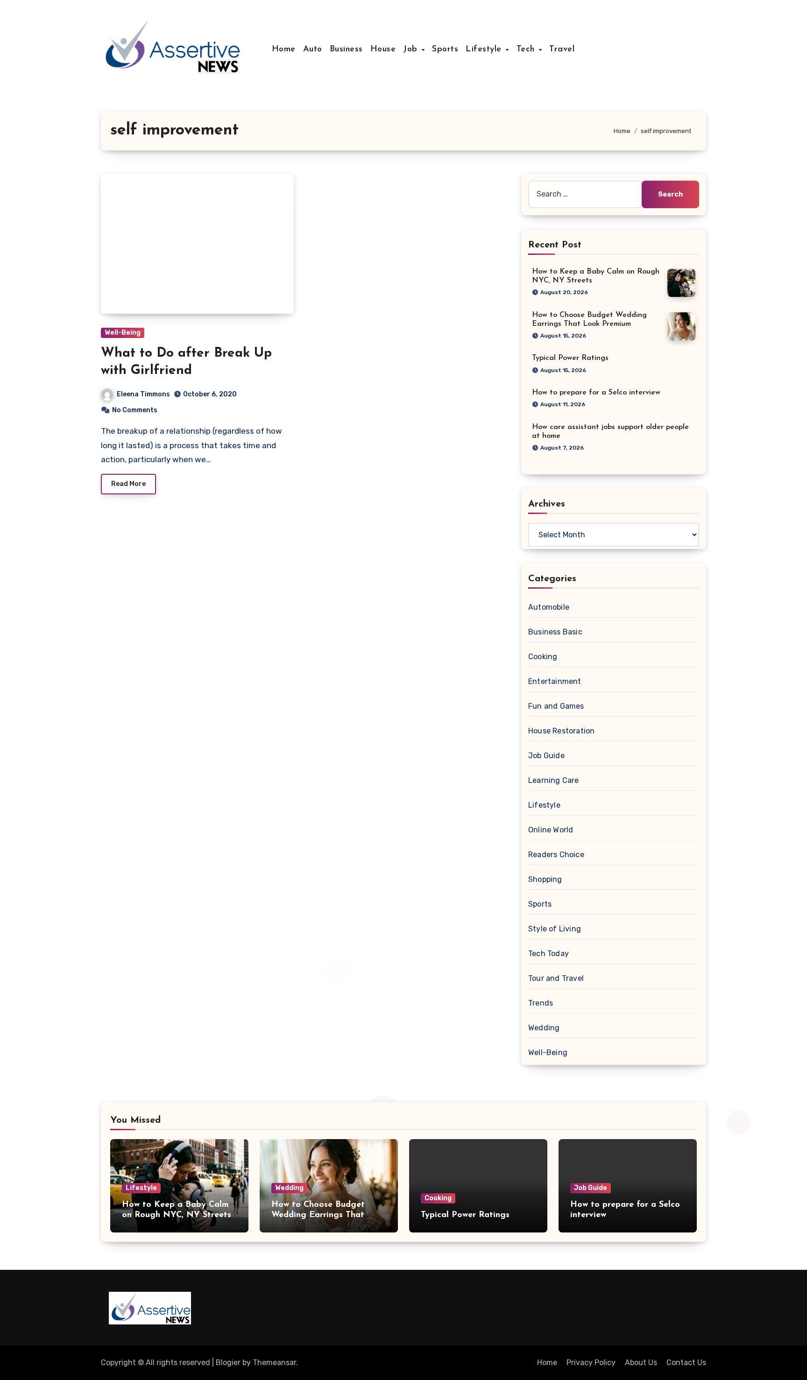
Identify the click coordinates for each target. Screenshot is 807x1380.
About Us (641, 1362)
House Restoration (561, 730)
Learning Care (553, 780)
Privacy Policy (591, 1362)
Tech (527, 49)
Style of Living (554, 928)
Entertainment (554, 681)
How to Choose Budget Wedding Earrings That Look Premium (318, 1215)
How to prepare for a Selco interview (596, 392)
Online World (550, 829)
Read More (128, 484)
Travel (561, 49)
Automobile (548, 607)
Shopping (545, 879)
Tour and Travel (556, 978)
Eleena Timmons (143, 394)
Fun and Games (556, 706)
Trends (540, 1003)
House (383, 49)
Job (411, 49)
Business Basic (555, 631)
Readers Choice (556, 854)
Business (346, 49)
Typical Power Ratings (570, 358)
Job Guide (546, 755)
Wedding (543, 1027)
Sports (445, 49)
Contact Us (686, 1362)
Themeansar (274, 1362)
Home (284, 49)
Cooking (542, 656)
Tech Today (548, 953)
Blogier (228, 1362)
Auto (312, 49)
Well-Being (123, 333)
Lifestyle (485, 49)
